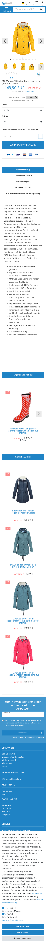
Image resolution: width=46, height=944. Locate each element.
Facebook (6, 806)
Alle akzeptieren (23, 926)
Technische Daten (23, 175)
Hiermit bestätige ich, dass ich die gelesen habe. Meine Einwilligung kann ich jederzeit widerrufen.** (23, 723)
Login (4, 794)
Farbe (5, 104)
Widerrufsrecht (9, 760)
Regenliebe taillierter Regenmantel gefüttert (23, 512)
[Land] (23, 2)
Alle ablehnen (23, 932)
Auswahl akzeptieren (23, 938)
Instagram (6, 809)
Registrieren (7, 791)
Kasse (4, 766)
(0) (11, 77)
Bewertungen (23, 182)
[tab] (23, 170)
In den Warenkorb (25, 145)
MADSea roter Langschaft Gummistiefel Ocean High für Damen (23, 431)
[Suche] (41, 9)
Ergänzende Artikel (23, 375)
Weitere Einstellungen (12, 920)
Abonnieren (22, 732)
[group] (23, 490)
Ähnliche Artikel (23, 457)
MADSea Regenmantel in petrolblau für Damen (23, 566)
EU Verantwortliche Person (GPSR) (23, 193)
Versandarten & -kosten (13, 757)
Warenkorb (7, 763)
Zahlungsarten (9, 754)
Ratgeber (6, 815)
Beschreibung (23, 170)
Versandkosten (29, 91)
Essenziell (11, 908)
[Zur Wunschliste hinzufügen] (40, 136)
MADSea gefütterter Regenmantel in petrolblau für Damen (23, 621)
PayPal (10, 914)
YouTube (6, 812)
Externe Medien (14, 911)
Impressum (37, 893)
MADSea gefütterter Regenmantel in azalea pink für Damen (23, 675)
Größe (5, 116)
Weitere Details (23, 187)
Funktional (12, 917)
